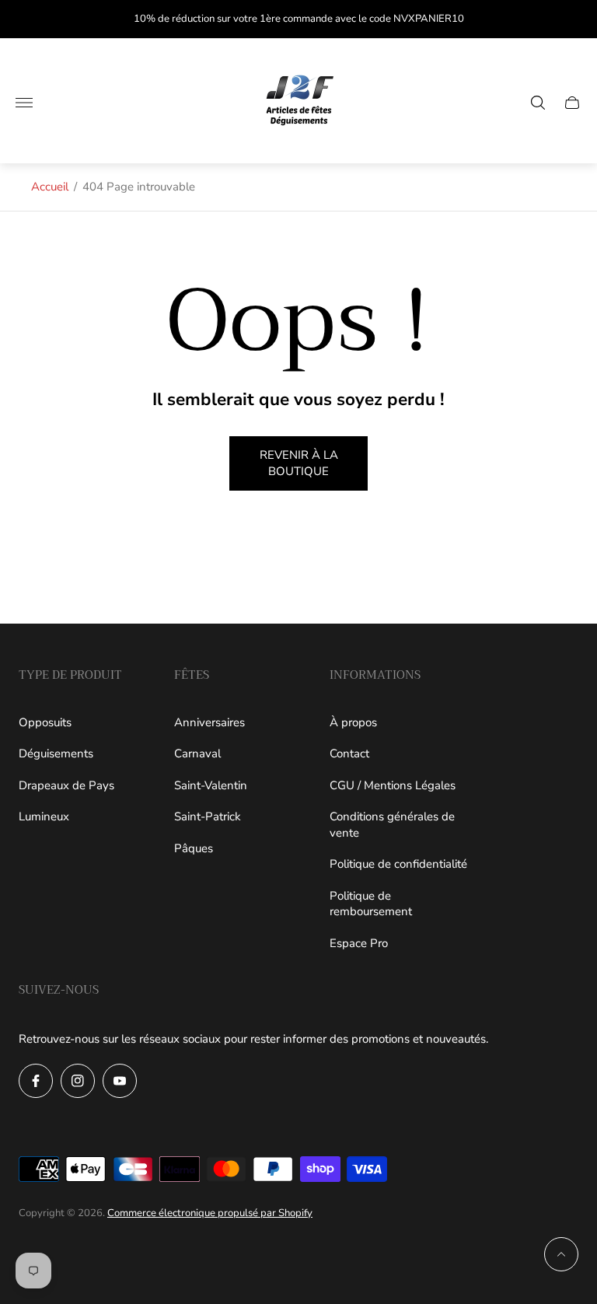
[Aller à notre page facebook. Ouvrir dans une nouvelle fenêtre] (36, 1081)
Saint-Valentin (210, 785)
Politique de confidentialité (398, 864)
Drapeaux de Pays (66, 785)
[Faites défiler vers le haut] (561, 1254)
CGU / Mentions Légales (393, 785)
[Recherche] (538, 103)
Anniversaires (209, 722)
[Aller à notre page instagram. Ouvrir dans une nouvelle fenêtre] (78, 1081)
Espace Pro (359, 943)
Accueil (49, 186)
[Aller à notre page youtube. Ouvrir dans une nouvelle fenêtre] (120, 1081)
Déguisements (56, 753)
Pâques (193, 848)
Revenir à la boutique (299, 463)
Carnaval (197, 753)
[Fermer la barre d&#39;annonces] (573, 19)
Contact (349, 753)
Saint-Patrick (207, 816)
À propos (353, 722)
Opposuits (45, 722)
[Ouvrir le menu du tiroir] (24, 103)
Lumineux (44, 816)
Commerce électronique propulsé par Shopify (209, 1213)
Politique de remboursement (371, 904)
